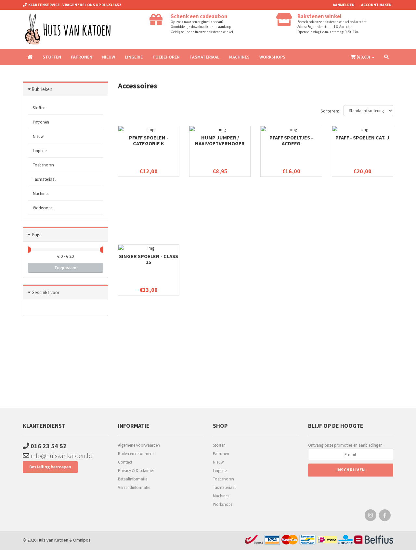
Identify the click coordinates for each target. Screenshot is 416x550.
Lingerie (134, 57)
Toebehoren (166, 57)
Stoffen (52, 57)
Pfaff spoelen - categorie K (148, 140)
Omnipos (82, 540)
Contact (125, 462)
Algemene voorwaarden (139, 445)
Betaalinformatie (132, 479)
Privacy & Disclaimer (136, 470)
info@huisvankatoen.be (61, 456)
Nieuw (108, 57)
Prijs (36, 234)
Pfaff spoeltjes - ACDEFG (291, 140)
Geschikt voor (45, 292)
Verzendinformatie (134, 487)
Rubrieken (42, 89)
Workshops (272, 57)
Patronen (81, 57)
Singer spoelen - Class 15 (148, 259)
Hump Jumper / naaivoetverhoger (220, 140)
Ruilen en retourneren (137, 453)
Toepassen (65, 267)
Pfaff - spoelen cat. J (362, 137)
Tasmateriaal (204, 57)
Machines (239, 57)
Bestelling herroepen (50, 467)
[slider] (28, 249)
